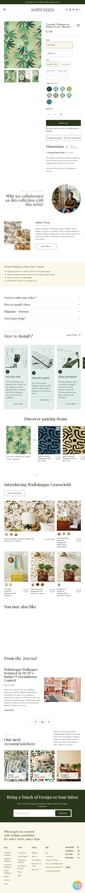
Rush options (36, 860)
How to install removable (54, 863)
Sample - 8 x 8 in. (52, 64)
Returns (34, 856)
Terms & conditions (52, 860)
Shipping (34, 852)
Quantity (49, 108)
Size (47, 59)
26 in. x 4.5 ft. (66, 64)
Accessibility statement (53, 871)
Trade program (23, 856)
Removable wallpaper (7, 859)
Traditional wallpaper (7, 853)
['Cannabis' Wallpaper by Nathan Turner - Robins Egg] (69, 95)
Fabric (6, 883)
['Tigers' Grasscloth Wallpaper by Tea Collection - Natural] (32, 584)
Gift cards (35, 869)
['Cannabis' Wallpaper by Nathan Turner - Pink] (49, 95)
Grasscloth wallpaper (7, 865)
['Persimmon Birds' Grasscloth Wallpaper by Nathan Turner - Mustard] (6, 534)
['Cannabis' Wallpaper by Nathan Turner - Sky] (56, 89)
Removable (51, 45)
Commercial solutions (22, 861)
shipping (70, 168)
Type (48, 39)
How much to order (36, 864)
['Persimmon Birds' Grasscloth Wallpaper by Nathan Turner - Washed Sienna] (16, 534)
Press (19, 872)
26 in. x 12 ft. (63, 71)
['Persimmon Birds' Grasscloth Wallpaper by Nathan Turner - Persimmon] (11, 534)
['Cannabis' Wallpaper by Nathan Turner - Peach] (62, 95)
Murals (6, 876)
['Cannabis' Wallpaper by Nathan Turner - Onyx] (49, 89)
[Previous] (36, 722)
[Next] (49, 722)
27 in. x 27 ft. (63, 77)
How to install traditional (54, 867)
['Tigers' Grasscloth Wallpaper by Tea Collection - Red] (42, 584)
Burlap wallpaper (7, 871)
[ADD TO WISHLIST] (78, 25)
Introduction (22, 852)
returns (49, 171)
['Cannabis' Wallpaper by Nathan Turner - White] (62, 89)
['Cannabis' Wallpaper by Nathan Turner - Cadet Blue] (49, 102)
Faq (47, 852)
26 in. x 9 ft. (50, 71)
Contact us (49, 856)
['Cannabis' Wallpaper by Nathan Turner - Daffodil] (69, 89)
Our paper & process (22, 867)
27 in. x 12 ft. (51, 77)
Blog (19, 875)
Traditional (51, 53)
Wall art (7, 880)
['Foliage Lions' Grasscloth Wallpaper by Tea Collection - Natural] (59, 584)
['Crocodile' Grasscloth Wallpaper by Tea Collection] (6, 584)
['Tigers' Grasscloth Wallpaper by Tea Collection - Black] (37, 584)
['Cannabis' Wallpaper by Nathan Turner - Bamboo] (56, 95)
